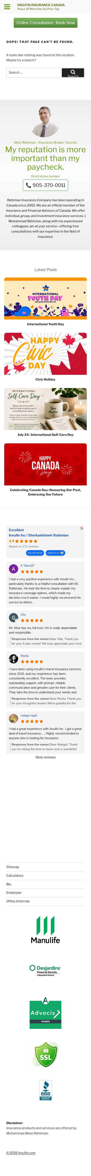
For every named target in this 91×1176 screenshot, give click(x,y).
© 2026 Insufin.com (21, 1153)
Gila (23, 614)
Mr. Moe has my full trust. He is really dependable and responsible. (43, 630)
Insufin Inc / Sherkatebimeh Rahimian (39, 535)
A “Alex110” (28, 565)
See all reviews (35, 553)
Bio (8, 884)
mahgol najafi (29, 715)
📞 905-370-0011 (45, 185)
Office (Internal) (17, 901)
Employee (13, 893)
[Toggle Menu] (7, 7)
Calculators (14, 875)
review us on (53, 553)
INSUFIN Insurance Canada (41, 5)
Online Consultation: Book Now (46, 22)
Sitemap (12, 867)
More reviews (46, 757)
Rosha (25, 655)
